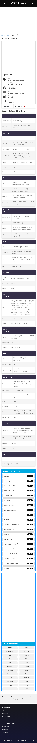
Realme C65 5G (18, 505)
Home (3, 35)
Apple (10, 648)
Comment (19, 106)
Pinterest (5, 729)
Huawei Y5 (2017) (18, 559)
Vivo (26, 685)
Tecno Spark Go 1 (18, 481)
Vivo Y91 (18, 568)
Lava (26, 663)
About (4, 711)
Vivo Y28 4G (18, 495)
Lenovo (9, 666)
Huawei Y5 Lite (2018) (18, 544)
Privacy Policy (6, 716)
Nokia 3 (18, 534)
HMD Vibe (18, 500)
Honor (10, 655)
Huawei (26, 655)
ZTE (26, 689)
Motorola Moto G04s (18, 554)
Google (26, 651)
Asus (26, 648)
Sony (26, 681)
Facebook (5, 726)
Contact (5, 713)
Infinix (10, 659)
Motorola (10, 670)
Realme (26, 678)
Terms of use (6, 719)
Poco (10, 678)
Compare (7, 106)
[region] (18, 20)
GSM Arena (18, 3)
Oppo (8, 35)
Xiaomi (10, 689)
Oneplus (10, 674)
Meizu (27, 666)
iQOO (26, 659)
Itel (10, 663)
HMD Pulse (18, 515)
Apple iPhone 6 (18, 549)
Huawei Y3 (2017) (18, 530)
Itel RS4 (18, 520)
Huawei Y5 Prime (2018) (18, 525)
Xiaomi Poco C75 (18, 491)
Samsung (10, 681)
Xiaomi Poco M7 (18, 486)
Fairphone (9, 651)
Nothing (26, 670)
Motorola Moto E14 (18, 510)
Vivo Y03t (18, 476)
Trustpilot (5, 732)
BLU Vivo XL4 (18, 539)
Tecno (10, 685)
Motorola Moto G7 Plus (18, 564)
